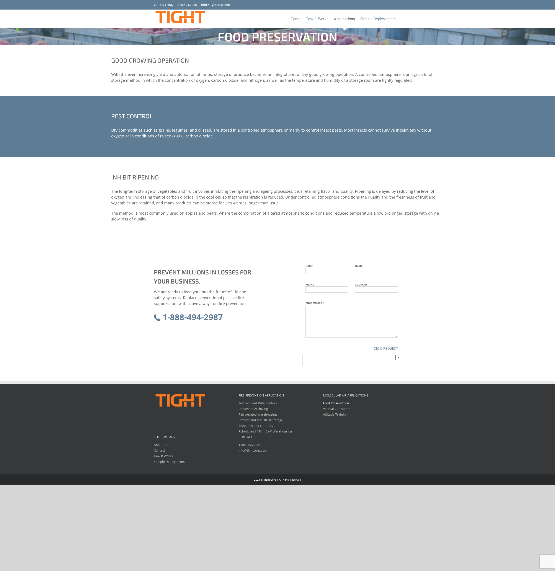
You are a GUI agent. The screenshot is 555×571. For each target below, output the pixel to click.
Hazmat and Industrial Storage (260, 420)
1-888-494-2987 (191, 317)
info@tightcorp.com (215, 5)
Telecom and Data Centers (257, 403)
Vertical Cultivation (336, 409)
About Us (160, 445)
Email (358, 266)
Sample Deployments (169, 462)
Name (309, 266)
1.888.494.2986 (186, 5)
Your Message (314, 303)
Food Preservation (336, 403)
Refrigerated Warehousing (257, 414)
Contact (159, 450)
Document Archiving (253, 409)
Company (361, 284)
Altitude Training (335, 414)
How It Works (163, 456)
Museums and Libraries (255, 426)
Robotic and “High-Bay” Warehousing (265, 431)
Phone (309, 284)
